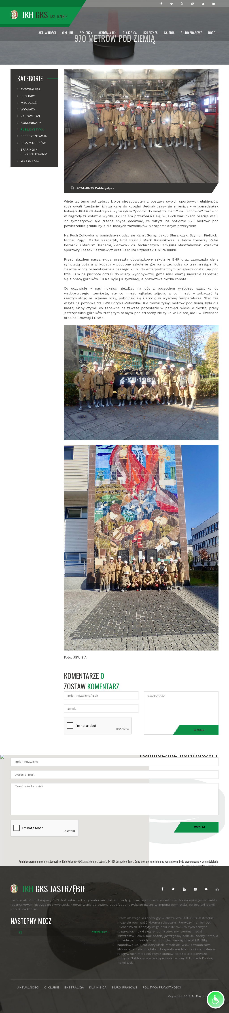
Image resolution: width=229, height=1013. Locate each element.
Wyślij (199, 729)
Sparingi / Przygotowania (34, 152)
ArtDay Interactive (204, 996)
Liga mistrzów (33, 143)
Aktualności (47, 32)
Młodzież (29, 102)
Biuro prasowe (191, 32)
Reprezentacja (34, 136)
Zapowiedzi (30, 116)
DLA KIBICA (97, 987)
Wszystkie (30, 160)
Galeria (169, 32)
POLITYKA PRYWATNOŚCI (161, 987)
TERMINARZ (99, 932)
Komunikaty (31, 122)
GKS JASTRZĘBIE (54, 888)
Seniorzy (86, 32)
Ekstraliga (30, 89)
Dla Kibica (130, 32)
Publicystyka (32, 129)
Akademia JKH (107, 32)
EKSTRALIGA (74, 987)
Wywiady (28, 109)
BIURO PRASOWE (124, 987)
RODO (211, 32)
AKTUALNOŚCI (28, 987)
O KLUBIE (51, 987)
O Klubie (67, 32)
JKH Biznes (150, 32)
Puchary (28, 96)
